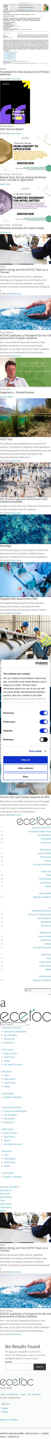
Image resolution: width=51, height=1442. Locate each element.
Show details (35, 751)
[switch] (44, 721)
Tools (48, 875)
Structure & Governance (39, 831)
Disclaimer (18, 1433)
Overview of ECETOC (41, 827)
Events (48, 860)
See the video (6, 396)
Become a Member (42, 897)
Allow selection (25, 768)
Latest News (45, 882)
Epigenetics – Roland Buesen (17, 392)
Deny (25, 776)
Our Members (44, 835)
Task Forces (45, 857)
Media (48, 886)
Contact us (46, 842)
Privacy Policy (32, 1433)
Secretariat (46, 838)
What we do (45, 849)
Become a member (9, 1419)
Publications (45, 878)
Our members (34, 1394)
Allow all (25, 759)
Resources (46, 871)
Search (8, 1361)
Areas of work (44, 853)
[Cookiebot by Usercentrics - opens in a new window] (36, 664)
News (23, 1394)
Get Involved (45, 893)
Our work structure (42, 864)
